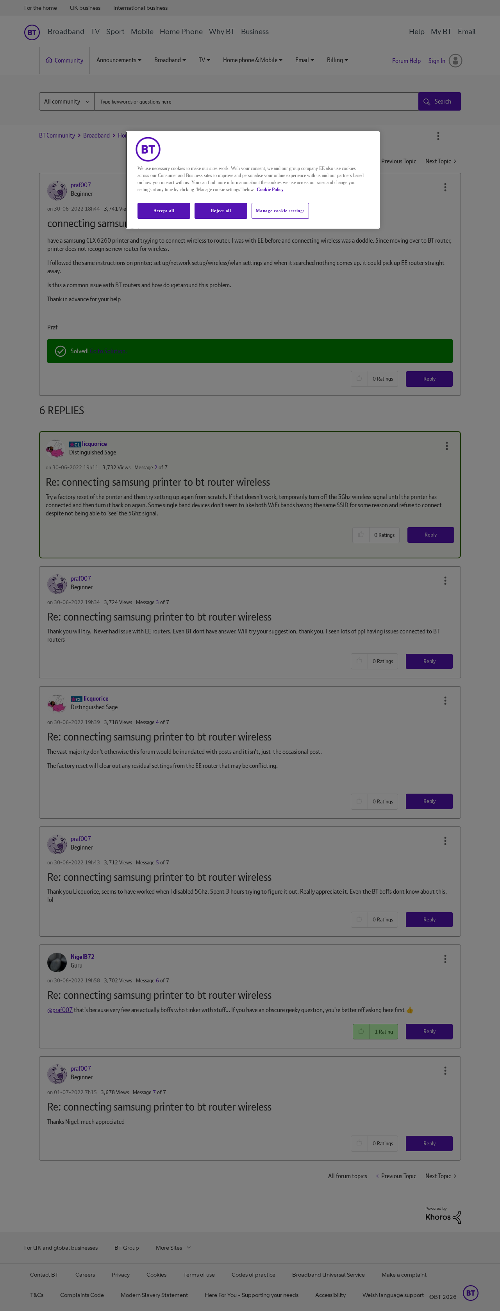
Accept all (164, 210)
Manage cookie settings (280, 210)
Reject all (221, 210)
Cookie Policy (270, 189)
